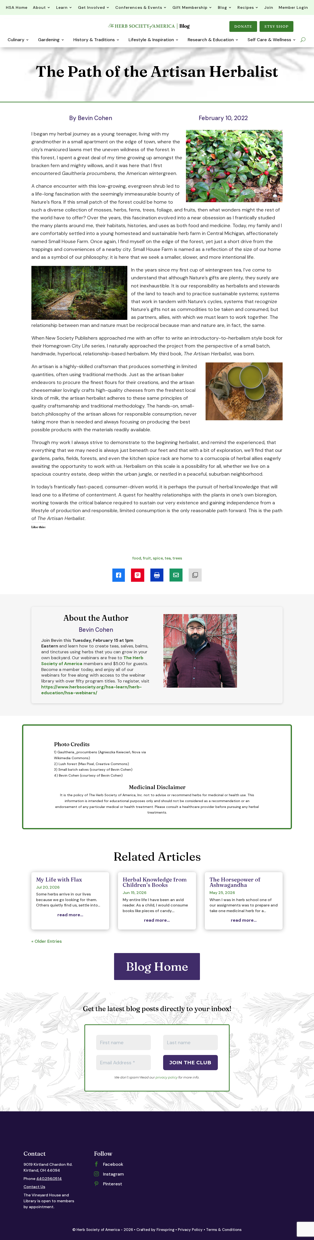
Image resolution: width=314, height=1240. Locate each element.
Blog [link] (222, 7)
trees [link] (177, 558)
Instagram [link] (113, 1174)
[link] (149, 29)
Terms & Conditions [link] (224, 1229)
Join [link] (268, 7)
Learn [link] (62, 7)
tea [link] (168, 558)
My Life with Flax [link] (59, 879)
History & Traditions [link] (94, 40)
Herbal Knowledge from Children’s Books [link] (155, 882)
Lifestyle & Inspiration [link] (151, 40)
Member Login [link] (293, 7)
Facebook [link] (113, 1164)
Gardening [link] (49, 40)
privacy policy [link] (167, 1077)
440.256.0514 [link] (49, 1178)
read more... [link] (70, 915)
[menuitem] (118, 575)
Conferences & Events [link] (138, 7)
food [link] (136, 558)
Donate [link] (243, 26)
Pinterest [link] (112, 1184)
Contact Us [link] (34, 1186)
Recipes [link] (245, 7)
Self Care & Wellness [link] (269, 40)
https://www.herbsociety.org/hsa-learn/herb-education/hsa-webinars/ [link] (91, 690)
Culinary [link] (16, 40)
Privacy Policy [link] (190, 1229)
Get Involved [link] (91, 7)
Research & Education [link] (211, 40)
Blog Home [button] (157, 966)
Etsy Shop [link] (276, 26)
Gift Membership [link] (190, 7)
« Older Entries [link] (46, 941)
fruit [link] (147, 558)
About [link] (39, 7)
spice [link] (158, 558)
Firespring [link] (165, 1229)
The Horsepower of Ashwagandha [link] (235, 882)
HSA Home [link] (16, 7)
